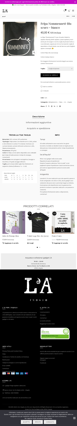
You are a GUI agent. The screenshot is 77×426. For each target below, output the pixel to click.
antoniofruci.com (26, 398)
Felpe (60, 102)
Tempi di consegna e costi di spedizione (14, 363)
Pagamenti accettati (8, 371)
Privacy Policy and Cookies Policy (12, 351)
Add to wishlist (47, 87)
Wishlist (65, 10)
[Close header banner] (75, 2)
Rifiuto (38, 422)
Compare (46, 91)
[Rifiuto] (74, 418)
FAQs (4, 354)
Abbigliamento (52, 102)
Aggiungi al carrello (50, 75)
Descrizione (38, 116)
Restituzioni (6, 360)
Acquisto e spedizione (38, 128)
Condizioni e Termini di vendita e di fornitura (15, 357)
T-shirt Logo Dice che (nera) (37, 236)
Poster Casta (56, 236)
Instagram (43, 360)
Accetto (26, 422)
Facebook (43, 363)
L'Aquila (69, 102)
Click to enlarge (34, 52)
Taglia (43, 69)
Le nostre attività (45, 321)
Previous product (68, 16)
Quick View (23, 220)
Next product (73, 16)
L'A (65, 102)
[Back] (3, 16)
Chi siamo (43, 315)
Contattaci (43, 318)
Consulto (50, 422)
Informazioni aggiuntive (38, 122)
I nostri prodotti (45, 312)
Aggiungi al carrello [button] (12, 243)
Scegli (31, 243)
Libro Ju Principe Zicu (10, 236)
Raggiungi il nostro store (47, 324)
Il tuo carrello (6, 366)
